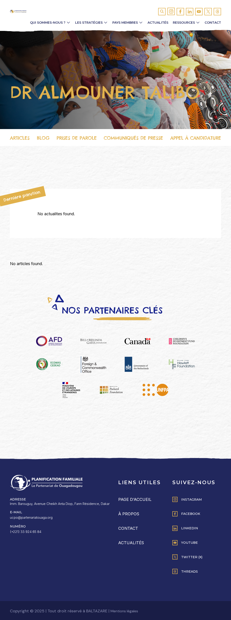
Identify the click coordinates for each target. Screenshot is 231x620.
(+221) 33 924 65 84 (25, 532)
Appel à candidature (195, 138)
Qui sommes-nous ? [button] (47, 23)
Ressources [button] (184, 23)
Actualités (158, 23)
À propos (128, 513)
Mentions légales (124, 611)
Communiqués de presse (133, 138)
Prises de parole (77, 138)
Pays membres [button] (125, 23)
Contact (213, 23)
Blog (43, 138)
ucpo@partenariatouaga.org (31, 517)
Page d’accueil (135, 499)
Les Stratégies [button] (89, 23)
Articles (20, 138)
